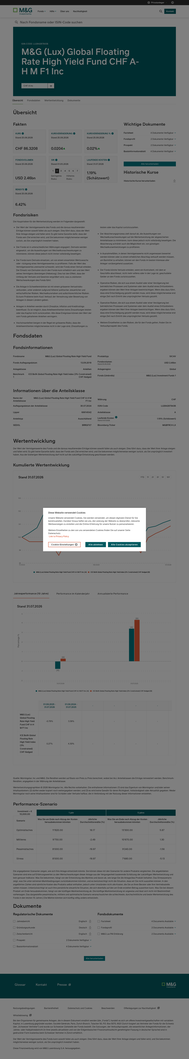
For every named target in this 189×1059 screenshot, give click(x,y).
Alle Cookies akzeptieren (124, 544)
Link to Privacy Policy (59, 536)
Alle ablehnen (95, 544)
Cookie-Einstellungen (62, 544)
